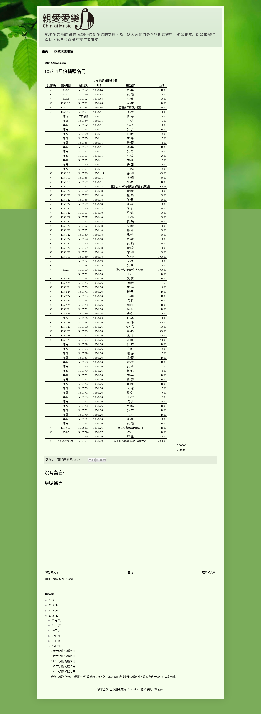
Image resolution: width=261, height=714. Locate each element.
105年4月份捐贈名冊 (63, 656)
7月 (54, 641)
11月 (55, 625)
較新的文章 (52, 572)
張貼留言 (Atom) (63, 579)
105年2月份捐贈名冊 (63, 666)
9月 (54, 636)
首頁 (130, 572)
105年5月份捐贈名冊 (63, 650)
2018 (52, 605)
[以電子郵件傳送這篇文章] (90, 460)
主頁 (45, 51)
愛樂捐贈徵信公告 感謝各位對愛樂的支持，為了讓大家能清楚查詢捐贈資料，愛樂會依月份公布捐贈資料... (114, 677)
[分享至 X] (97, 460)
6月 (54, 646)
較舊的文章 (209, 572)
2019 (52, 600)
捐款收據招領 (63, 51)
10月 (55, 630)
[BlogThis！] (94, 460)
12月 (55, 620)
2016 (52, 615)
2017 (52, 610)
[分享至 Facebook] (101, 460)
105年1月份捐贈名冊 (63, 671)
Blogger (158, 689)
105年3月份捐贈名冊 (63, 661)
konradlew (133, 689)
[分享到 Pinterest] (104, 460)
